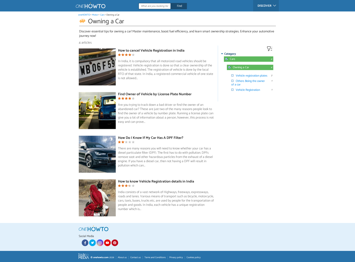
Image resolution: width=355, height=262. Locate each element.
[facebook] (85, 242)
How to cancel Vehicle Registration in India (151, 50)
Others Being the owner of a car (248, 83)
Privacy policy (176, 257)
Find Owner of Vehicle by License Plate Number (155, 94)
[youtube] (107, 242)
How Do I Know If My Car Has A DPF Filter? (150, 138)
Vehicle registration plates (251, 75)
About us (122, 257)
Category (230, 53)
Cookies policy (194, 257)
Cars (102, 15)
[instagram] (100, 242)
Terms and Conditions (155, 257)
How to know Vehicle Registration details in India (156, 181)
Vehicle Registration (248, 89)
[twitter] (92, 242)
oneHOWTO (84, 15)
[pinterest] (114, 242)
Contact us (135, 257)
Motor (95, 15)
